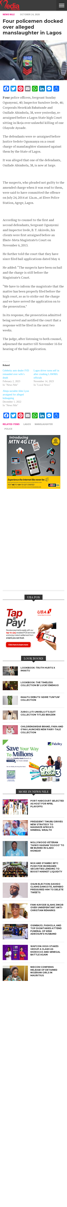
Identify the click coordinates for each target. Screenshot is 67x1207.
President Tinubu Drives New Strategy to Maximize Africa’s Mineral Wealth (46, 825)
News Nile (9, 14)
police (8, 428)
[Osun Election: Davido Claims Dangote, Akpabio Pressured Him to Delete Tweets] (15, 896)
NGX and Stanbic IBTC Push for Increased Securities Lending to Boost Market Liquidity (46, 867)
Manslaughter (44, 424)
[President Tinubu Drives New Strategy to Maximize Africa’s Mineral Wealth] (15, 834)
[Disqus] (33, 542)
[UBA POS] (29, 649)
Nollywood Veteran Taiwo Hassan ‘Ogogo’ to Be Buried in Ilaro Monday (47, 846)
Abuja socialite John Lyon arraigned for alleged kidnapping (16, 395)
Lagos (27, 424)
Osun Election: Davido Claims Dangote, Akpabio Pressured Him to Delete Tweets (46, 888)
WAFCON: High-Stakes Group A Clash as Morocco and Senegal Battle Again (45, 950)
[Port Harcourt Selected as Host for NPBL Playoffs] (15, 813)
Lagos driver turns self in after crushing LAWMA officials (46, 374)
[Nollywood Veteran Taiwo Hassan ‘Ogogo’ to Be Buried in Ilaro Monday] (15, 855)
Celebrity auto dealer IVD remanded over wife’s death (16, 374)
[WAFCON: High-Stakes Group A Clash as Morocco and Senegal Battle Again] (15, 959)
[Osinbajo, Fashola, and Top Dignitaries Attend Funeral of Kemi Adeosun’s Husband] (15, 938)
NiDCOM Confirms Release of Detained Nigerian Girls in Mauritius (43, 971)
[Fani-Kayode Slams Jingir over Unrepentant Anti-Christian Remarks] (15, 917)
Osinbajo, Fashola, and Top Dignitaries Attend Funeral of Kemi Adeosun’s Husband (46, 929)
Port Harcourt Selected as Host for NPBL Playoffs (47, 803)
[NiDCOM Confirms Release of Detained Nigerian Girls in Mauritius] (15, 979)
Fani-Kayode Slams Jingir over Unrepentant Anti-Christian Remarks (46, 907)
